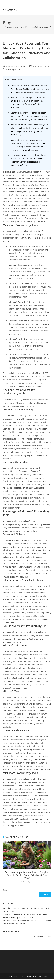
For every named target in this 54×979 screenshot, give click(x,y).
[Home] (3, 27)
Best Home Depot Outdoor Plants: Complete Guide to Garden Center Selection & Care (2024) (27, 875)
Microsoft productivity (12, 231)
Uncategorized (13, 69)
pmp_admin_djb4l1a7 (16, 66)
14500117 (10, 10)
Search (5, 890)
